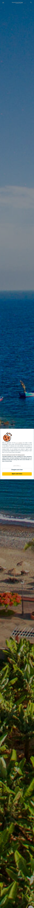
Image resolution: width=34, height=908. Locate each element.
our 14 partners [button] (18, 442)
